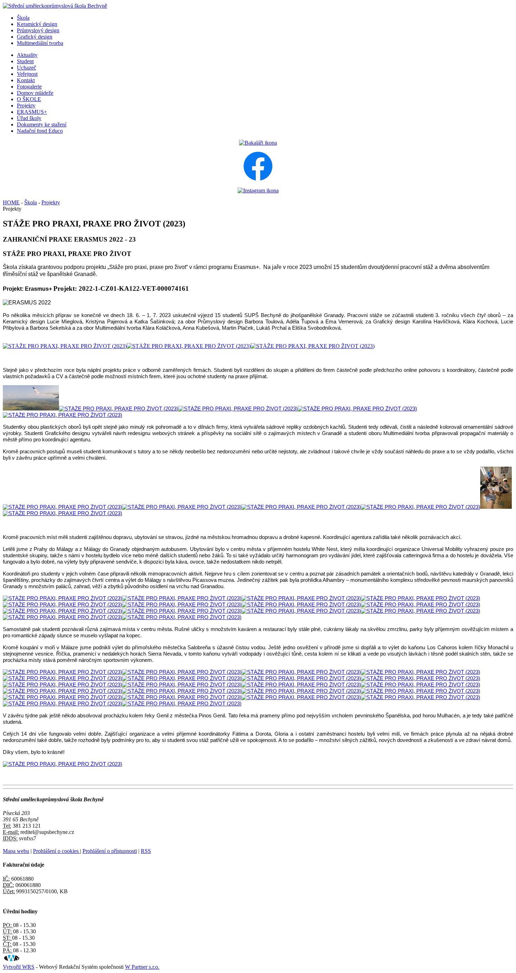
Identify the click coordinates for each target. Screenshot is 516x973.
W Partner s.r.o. (142, 967)
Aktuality (27, 55)
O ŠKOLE (29, 99)
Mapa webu (16, 851)
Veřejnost (27, 74)
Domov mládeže (35, 93)
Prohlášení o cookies (56, 851)
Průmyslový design (38, 30)
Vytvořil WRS (18, 967)
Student (25, 61)
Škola (23, 18)
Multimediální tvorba (40, 43)
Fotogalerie (29, 87)
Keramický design (37, 24)
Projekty (26, 106)
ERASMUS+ (32, 112)
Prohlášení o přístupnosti (109, 851)
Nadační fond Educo (40, 131)
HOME (11, 202)
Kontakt (26, 80)
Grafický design (34, 37)
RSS (146, 851)
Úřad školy (29, 118)
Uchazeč (26, 68)
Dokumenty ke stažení (41, 124)
